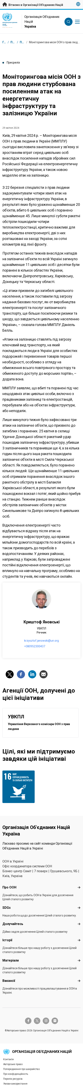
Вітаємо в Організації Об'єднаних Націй (35, 4)
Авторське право (13, 1064)
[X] (10, 674)
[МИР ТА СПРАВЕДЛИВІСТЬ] (21, 787)
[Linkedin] (32, 674)
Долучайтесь (12, 924)
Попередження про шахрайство (21, 1069)
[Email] (43, 674)
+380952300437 (34, 646)
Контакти (8, 1059)
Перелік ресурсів (13, 1078)
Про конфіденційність (15, 1074)
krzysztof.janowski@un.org (41, 640)
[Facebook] (21, 674)
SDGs (6, 908)
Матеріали (10, 960)
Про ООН (9, 887)
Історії (7, 940)
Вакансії (8, 981)
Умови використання (15, 1083)
